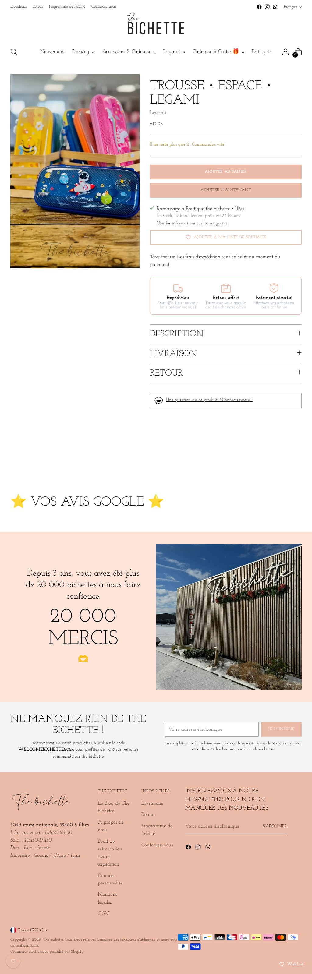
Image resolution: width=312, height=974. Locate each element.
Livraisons (152, 803)
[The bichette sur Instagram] (267, 6)
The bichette (53, 940)
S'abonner (275, 826)
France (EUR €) (30, 930)
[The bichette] (156, 26)
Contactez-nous (157, 845)
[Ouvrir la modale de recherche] (14, 52)
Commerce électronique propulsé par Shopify (47, 952)
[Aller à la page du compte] (285, 52)
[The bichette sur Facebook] (259, 6)
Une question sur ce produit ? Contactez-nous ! (209, 400)
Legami (158, 112)
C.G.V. (104, 913)
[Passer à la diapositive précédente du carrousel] (282, 462)
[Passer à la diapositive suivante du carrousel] (296, 462)
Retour (148, 814)
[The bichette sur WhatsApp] (275, 6)
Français (290, 7)
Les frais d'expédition (198, 256)
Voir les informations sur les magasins (192, 223)
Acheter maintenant (225, 190)
